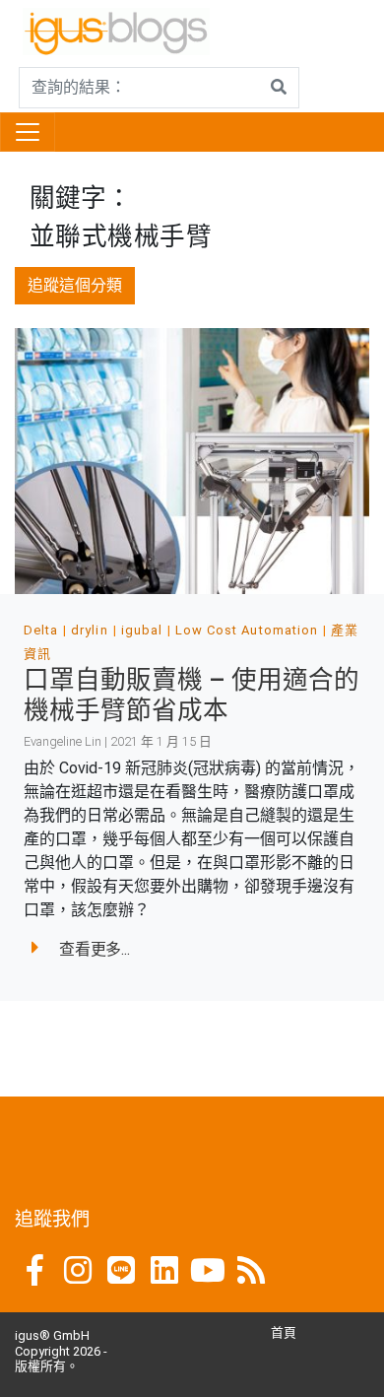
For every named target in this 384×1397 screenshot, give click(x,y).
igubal (141, 630)
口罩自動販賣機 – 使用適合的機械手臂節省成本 (191, 695)
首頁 (283, 1332)
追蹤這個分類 (75, 285)
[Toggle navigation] (27, 132)
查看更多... (94, 949)
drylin (89, 630)
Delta (41, 630)
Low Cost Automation (246, 630)
